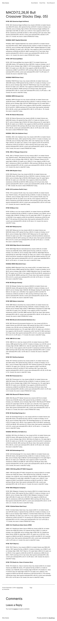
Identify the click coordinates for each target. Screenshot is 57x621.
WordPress (52, 618)
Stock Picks (20, 587)
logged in (15, 609)
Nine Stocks (5, 3)
